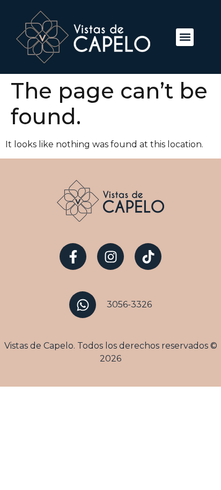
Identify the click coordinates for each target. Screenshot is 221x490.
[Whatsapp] (82, 304)
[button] (185, 37)
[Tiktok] (148, 256)
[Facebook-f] (73, 256)
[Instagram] (110, 256)
